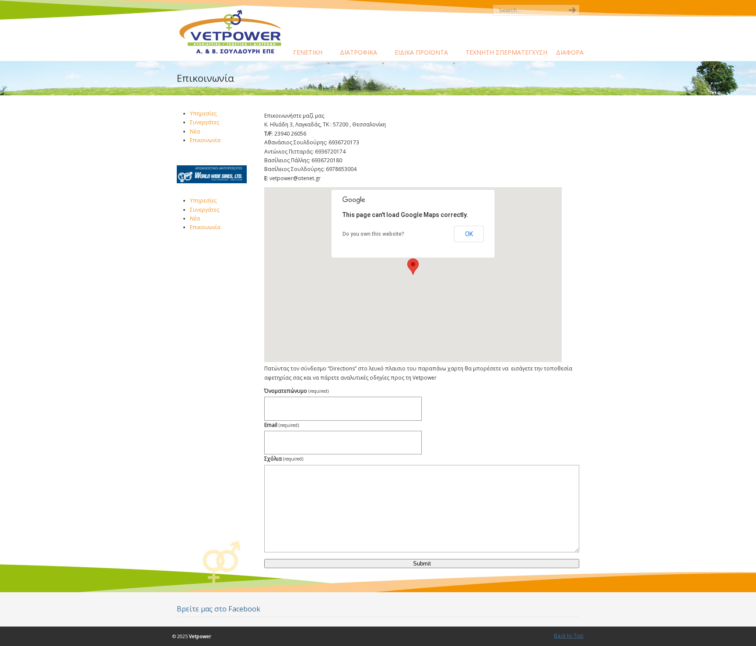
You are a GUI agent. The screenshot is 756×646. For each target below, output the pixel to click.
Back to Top (569, 635)
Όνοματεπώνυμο (296, 391)
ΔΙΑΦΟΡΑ (570, 52)
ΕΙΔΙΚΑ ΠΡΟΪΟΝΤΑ (421, 52)
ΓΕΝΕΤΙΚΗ (307, 52)
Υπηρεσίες (203, 113)
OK (469, 233)
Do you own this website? (373, 234)
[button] (413, 266)
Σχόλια (283, 458)
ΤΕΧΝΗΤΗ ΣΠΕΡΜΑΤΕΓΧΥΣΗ (506, 52)
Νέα (195, 131)
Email (281, 425)
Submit (422, 563)
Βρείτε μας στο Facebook (218, 609)
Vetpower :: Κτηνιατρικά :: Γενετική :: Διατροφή (236, 31)
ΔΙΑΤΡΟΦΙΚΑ (358, 52)
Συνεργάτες (204, 122)
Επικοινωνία (205, 140)
